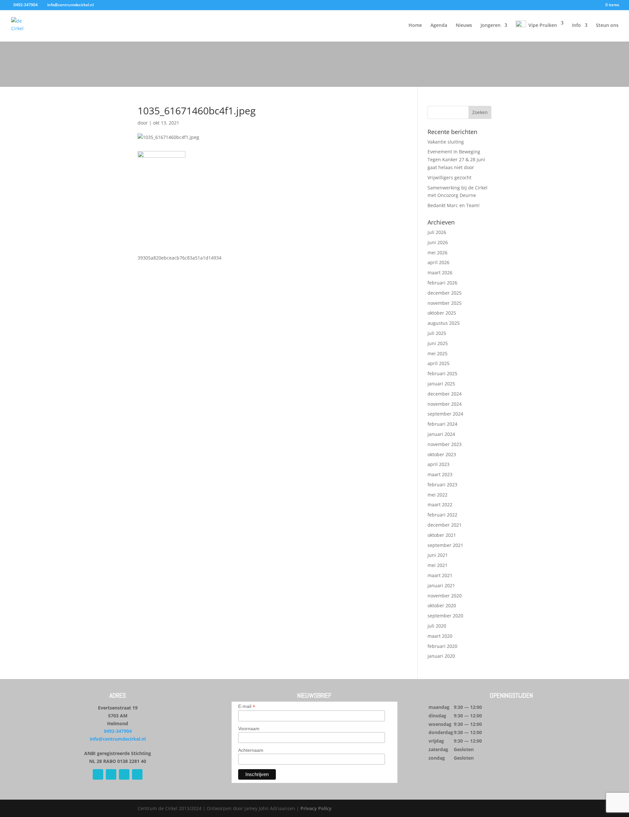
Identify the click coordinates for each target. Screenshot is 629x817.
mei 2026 (438, 252)
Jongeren (491, 25)
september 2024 (445, 414)
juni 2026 (438, 242)
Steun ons (607, 25)
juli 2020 (437, 626)
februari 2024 (442, 424)
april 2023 (438, 464)
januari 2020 (441, 656)
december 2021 (445, 525)
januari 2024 (441, 434)
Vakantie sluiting (446, 142)
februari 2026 (442, 283)
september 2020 (445, 616)
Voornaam (248, 728)
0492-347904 (118, 731)
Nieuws (464, 25)
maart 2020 (440, 636)
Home (415, 25)
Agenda (438, 25)
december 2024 (445, 394)
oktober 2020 (442, 605)
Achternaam (250, 750)
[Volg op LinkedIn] (137, 774)
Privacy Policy (316, 808)
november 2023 (445, 444)
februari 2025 (442, 373)
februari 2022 (442, 515)
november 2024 (445, 404)
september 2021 (445, 545)
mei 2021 (438, 565)
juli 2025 (437, 333)
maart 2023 (440, 474)
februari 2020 (442, 646)
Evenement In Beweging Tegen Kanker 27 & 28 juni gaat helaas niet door (456, 159)
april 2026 (438, 262)
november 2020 (445, 596)
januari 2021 (441, 585)
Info (576, 25)
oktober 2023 (442, 454)
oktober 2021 (442, 535)
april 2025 (438, 363)
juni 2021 (438, 555)
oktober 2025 (442, 313)
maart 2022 (440, 504)
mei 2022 (438, 495)
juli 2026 (437, 232)
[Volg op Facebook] (98, 774)
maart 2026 (440, 272)
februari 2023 (442, 484)
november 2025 (445, 303)
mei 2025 (438, 353)
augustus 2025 (444, 323)
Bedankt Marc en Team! (454, 205)
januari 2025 (441, 383)
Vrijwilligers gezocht (449, 177)
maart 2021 (440, 575)
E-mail (246, 706)
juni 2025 (438, 343)
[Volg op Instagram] (111, 774)
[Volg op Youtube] (124, 774)
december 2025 (445, 293)
